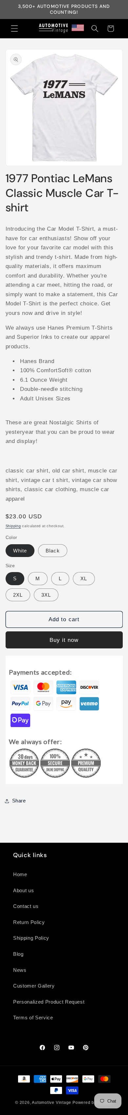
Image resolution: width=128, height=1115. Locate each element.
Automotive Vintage (51, 1102)
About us (23, 890)
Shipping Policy (31, 938)
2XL (18, 595)
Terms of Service (33, 1017)
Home (20, 874)
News (20, 970)
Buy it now (64, 640)
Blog (18, 954)
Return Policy (29, 922)
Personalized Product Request (48, 1002)
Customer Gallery (34, 986)
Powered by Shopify (93, 1102)
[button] (14, 28)
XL (83, 578)
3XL (46, 595)
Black (53, 550)
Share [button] (19, 800)
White (20, 550)
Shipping (13, 526)
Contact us (26, 906)
